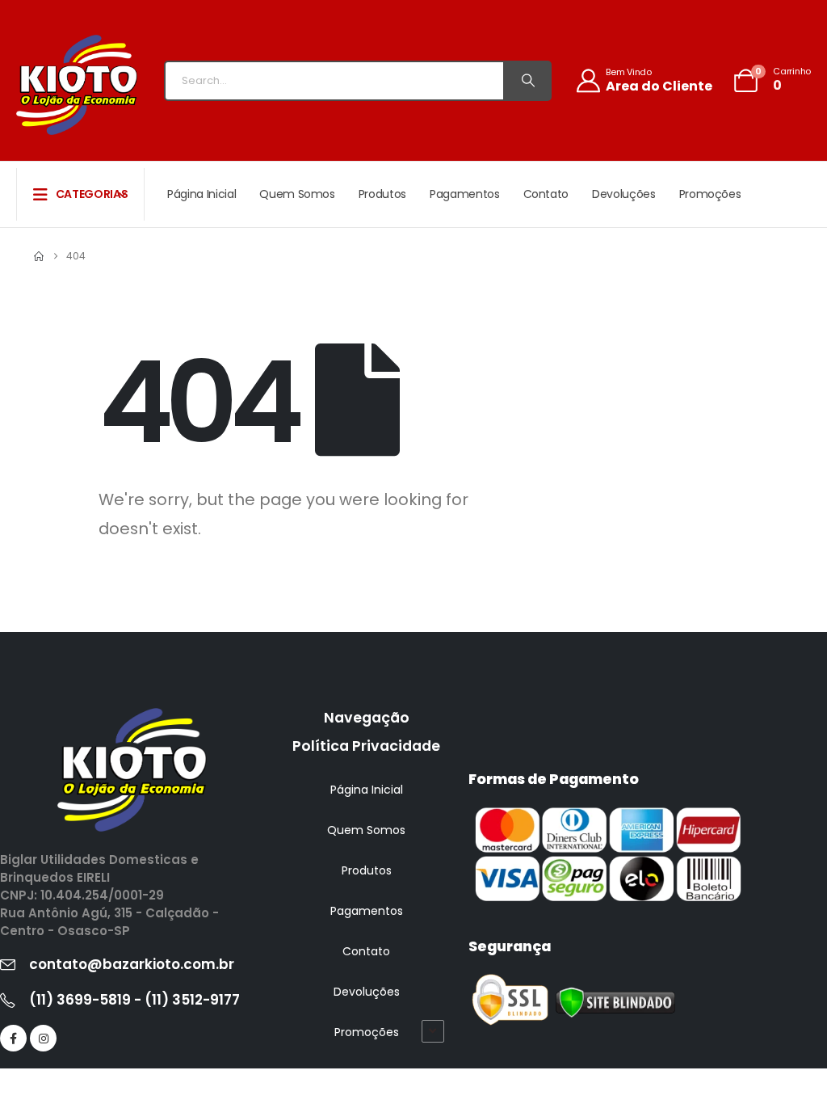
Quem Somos (297, 194)
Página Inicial (201, 194)
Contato (546, 194)
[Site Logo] (76, 85)
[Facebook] (13, 1038)
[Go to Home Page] (39, 256)
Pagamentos (465, 194)
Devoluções (624, 194)
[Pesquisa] (526, 80)
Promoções (710, 194)
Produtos (382, 194)
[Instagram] (43, 1038)
